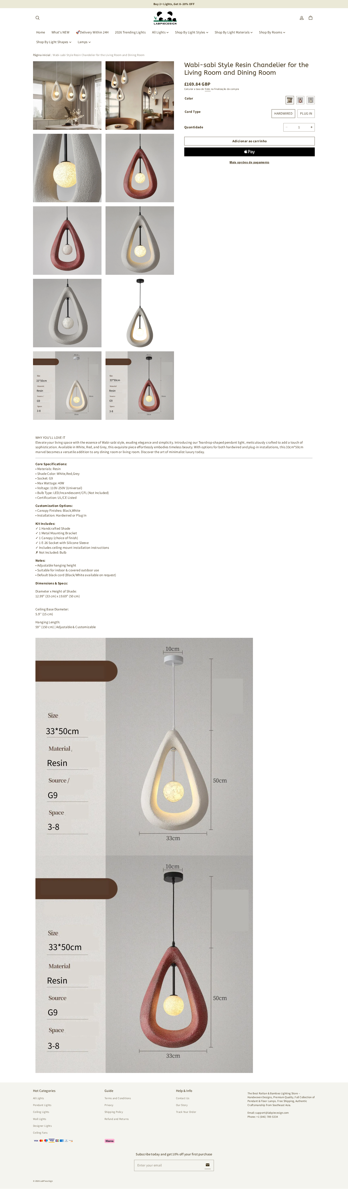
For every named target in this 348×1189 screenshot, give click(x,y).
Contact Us (182, 1098)
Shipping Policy (114, 1112)
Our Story (181, 1105)
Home (40, 32)
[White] (290, 100)
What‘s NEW (60, 32)
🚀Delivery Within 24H (92, 32)
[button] (37, 18)
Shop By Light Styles (190, 32)
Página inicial (41, 55)
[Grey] (311, 100)
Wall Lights (39, 1119)
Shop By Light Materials (232, 32)
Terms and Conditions (118, 1098)
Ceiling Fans (40, 1132)
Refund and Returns (117, 1119)
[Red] (300, 100)
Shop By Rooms (270, 32)
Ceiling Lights (41, 1112)
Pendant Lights (42, 1105)
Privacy (109, 1105)
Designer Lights (42, 1126)
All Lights (159, 32)
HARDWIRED (283, 113)
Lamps (83, 42)
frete (208, 89)
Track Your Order (186, 1112)
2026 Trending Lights (130, 32)
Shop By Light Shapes (52, 42)
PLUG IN (306, 113)
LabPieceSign (46, 1181)
